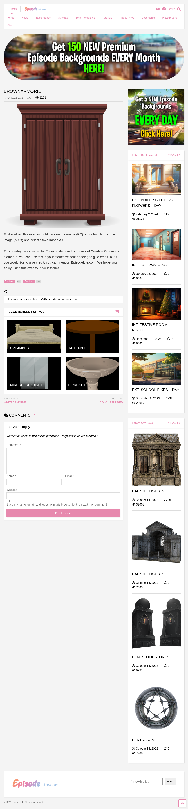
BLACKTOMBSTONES (150, 657)
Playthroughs (169, 17)
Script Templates (85, 17)
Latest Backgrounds (145, 154)
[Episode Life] (33, 10)
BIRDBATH (76, 385)
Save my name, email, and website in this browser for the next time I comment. (57, 504)
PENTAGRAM (143, 740)
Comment (13, 445)
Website (11, 489)
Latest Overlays (142, 422)
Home (10, 17)
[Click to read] (34, 336)
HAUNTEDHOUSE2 (148, 491)
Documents (148, 17)
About (10, 25)
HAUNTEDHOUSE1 (148, 574)
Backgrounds (43, 17)
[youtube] (158, 9)
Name (11, 476)
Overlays (63, 17)
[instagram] (164, 9)
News (25, 17)
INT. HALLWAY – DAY (150, 265)
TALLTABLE (77, 348)
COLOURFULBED (111, 402)
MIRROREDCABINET (26, 385)
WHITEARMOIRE (15, 402)
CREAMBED (19, 348)
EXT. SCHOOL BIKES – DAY (155, 390)
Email (69, 476)
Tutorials (107, 17)
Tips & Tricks (127, 17)
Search (170, 781)
